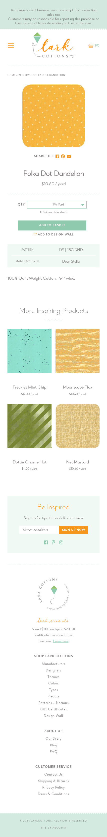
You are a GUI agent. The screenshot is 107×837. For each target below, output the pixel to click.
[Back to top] (99, 660)
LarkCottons (41, 821)
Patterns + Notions (54, 703)
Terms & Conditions (53, 794)
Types (53, 690)
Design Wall (53, 716)
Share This (44, 156)
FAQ (53, 752)
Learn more (60, 641)
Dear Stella (71, 262)
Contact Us (53, 775)
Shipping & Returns (53, 781)
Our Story (54, 739)
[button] (54, 234)
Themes (53, 677)
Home (11, 75)
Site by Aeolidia (53, 828)
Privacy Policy (53, 788)
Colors (53, 683)
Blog (53, 745)
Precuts (53, 696)
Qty (21, 204)
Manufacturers (53, 664)
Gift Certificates (53, 709)
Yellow (24, 75)
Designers (53, 670)
